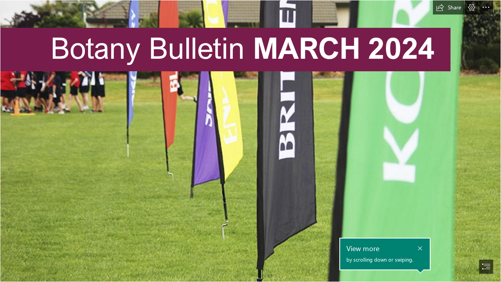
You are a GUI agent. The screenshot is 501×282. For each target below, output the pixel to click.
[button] (448, 7)
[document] (250, 141)
